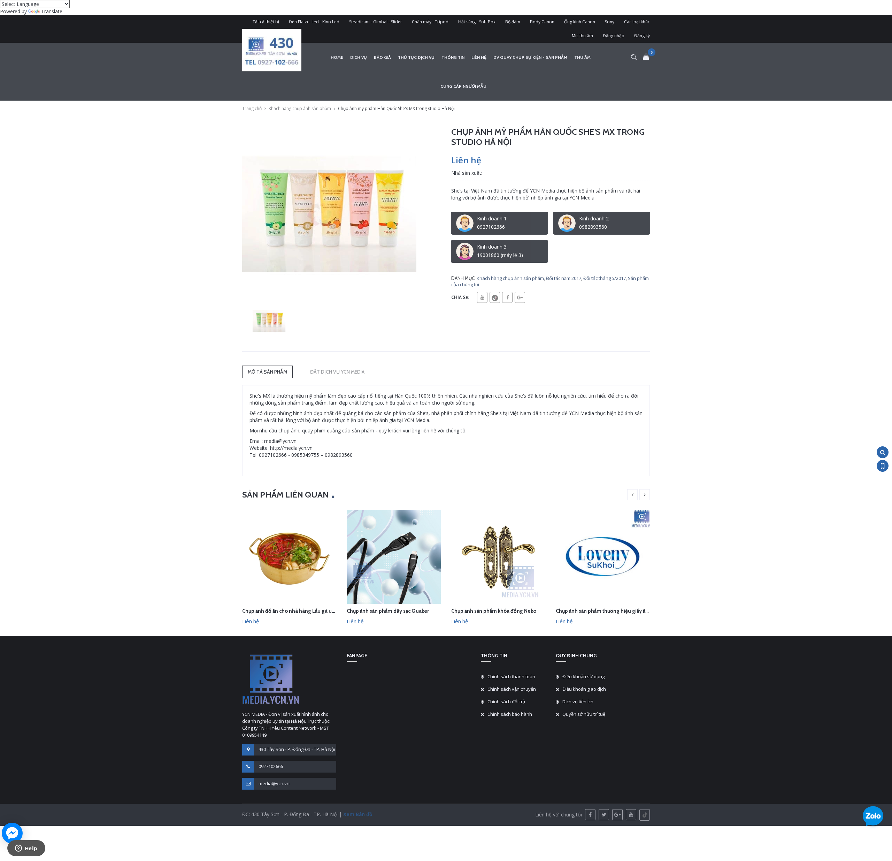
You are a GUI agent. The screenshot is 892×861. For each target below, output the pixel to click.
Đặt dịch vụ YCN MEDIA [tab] (337, 372)
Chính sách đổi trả (506, 701)
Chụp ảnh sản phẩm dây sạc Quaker (388, 611)
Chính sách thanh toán (511, 676)
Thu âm (582, 57)
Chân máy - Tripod (430, 22)
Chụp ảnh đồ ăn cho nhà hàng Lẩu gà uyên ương (298, 611)
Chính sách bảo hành (509, 714)
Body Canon (542, 22)
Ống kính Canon (579, 22)
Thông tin (452, 57)
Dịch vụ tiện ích (577, 701)
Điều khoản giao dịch (584, 689)
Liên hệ (478, 57)
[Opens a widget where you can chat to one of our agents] (26, 849)
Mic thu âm (582, 36)
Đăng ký (642, 36)
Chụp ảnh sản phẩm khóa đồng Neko (493, 611)
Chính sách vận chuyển (511, 689)
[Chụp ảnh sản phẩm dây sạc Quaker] (394, 556)
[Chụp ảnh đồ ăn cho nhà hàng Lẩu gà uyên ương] (289, 556)
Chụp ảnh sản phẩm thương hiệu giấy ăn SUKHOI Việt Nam (623, 611)
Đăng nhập (613, 36)
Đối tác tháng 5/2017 (604, 278)
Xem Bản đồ (357, 814)
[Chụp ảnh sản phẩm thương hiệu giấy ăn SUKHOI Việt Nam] (603, 556)
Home (337, 57)
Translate (51, 11)
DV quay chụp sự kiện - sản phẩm (530, 57)
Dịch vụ (358, 57)
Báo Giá (382, 57)
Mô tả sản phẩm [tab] (267, 372)
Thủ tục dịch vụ (416, 57)
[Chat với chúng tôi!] (12, 833)
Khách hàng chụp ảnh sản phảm (300, 108)
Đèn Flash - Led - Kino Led (314, 22)
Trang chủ (252, 108)
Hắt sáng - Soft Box (476, 22)
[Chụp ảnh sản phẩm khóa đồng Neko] (498, 556)
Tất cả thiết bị (266, 22)
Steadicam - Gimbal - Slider (375, 22)
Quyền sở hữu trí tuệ (583, 714)
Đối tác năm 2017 (563, 278)
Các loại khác (637, 22)
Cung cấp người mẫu (463, 86)
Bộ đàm (512, 22)
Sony (609, 22)
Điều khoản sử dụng (583, 676)
